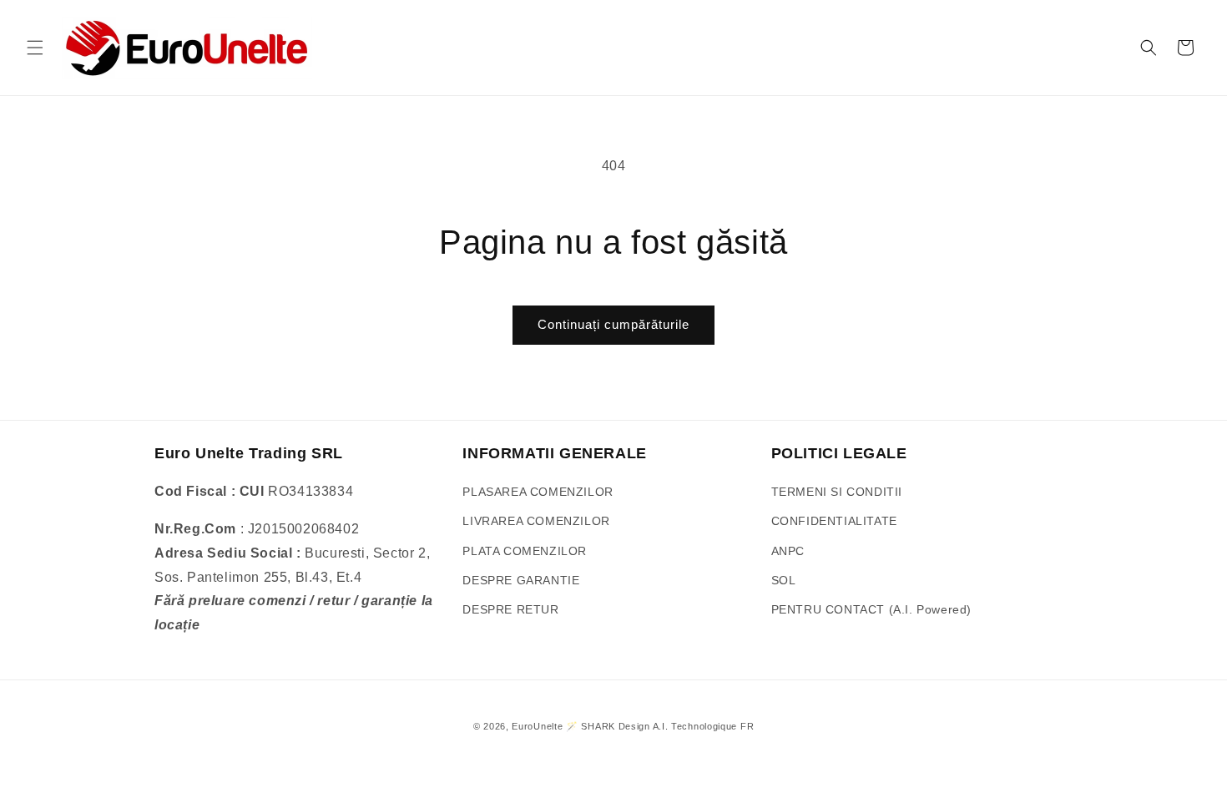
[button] (35, 47)
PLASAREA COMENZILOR (537, 491)
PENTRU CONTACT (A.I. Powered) (871, 609)
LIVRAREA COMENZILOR (535, 521)
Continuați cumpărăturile (613, 324)
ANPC (788, 551)
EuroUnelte (537, 726)
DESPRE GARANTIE (520, 580)
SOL (783, 580)
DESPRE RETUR (510, 609)
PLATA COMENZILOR (524, 551)
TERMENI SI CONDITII (836, 491)
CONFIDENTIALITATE (834, 521)
